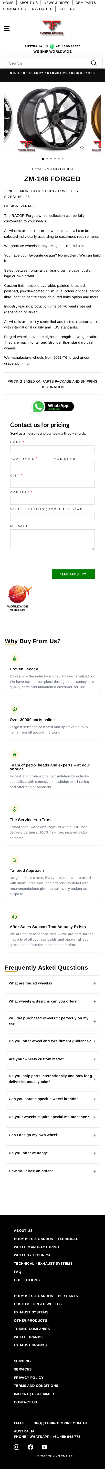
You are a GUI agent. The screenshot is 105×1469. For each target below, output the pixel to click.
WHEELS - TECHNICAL (33, 1255)
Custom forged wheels (38, 1304)
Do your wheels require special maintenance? (49, 1117)
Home (36, 169)
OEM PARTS (85, 3)
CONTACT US (14, 9)
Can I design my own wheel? (34, 1135)
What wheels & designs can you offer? (43, 1001)
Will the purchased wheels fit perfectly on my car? (49, 1021)
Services (23, 1369)
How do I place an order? (31, 1171)
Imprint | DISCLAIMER (34, 1394)
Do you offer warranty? (29, 1153)
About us (23, 1230)
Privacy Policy (28, 1378)
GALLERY (67, 9)
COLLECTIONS (27, 1280)
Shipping (22, 1361)
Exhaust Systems (31, 1312)
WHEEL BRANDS (28, 1337)
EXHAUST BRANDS (30, 1345)
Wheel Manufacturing (36, 1247)
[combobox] (54, 63)
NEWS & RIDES (56, 3)
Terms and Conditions (36, 1386)
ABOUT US (29, 3)
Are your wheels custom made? (36, 1059)
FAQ (17, 1272)
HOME (8, 3)
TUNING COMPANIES (32, 1329)
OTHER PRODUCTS (30, 1320)
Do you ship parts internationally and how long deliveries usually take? (50, 1079)
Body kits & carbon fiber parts (46, 1296)
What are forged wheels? (30, 983)
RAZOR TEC (42, 9)
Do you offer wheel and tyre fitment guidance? (50, 1041)
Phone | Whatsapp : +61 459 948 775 (47, 1437)
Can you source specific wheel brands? (44, 1099)
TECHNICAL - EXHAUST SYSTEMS (43, 1263)
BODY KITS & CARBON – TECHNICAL (46, 1239)
